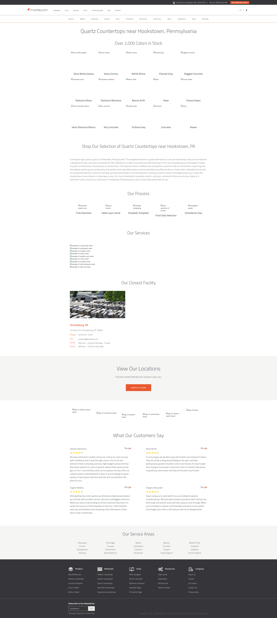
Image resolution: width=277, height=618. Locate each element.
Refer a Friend (73, 592)
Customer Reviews (75, 583)
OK (91, 608)
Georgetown (82, 549)
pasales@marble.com (88, 339)
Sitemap (206, 613)
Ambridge (110, 542)
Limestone (157, 19)
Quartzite (94, 19)
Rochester (138, 552)
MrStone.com (163, 583)
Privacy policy (193, 592)
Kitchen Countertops (76, 579)
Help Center (162, 574)
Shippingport (167, 552)
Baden (138, 542)
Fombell (166, 546)
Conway (110, 546)
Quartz (107, 19)
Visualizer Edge (135, 587)
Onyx (117, 19)
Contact (118, 10)
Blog (67, 10)
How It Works (73, 587)
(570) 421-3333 (85, 334)
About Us (192, 574)
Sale (109, 10)
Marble (82, 19)
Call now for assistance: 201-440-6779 (190, 2)
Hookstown (110, 549)
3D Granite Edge (135, 592)
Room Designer (135, 574)
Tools (85, 10)
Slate (194, 19)
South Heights (194, 552)
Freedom (195, 546)
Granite (71, 19)
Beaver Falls (194, 542)
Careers (191, 579)
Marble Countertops (105, 574)
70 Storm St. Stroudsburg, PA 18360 (86, 330)
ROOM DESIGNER (97, 10)
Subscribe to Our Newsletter (81, 603)
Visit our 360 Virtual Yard (218, 2)
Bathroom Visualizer (137, 583)
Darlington (138, 546)
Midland (194, 549)
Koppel (166, 549)
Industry (138, 549)
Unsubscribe (89, 613)
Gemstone (143, 19)
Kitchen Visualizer (136, 579)
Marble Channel (164, 587)
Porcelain (205, 19)
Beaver (166, 542)
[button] (247, 10)
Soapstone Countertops (106, 592)
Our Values (192, 583)
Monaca (82, 552)
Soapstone (182, 19)
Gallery (76, 10)
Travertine (129, 19)
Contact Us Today (138, 387)
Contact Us (192, 587)
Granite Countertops (105, 579)
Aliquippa (82, 542)
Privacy (199, 613)
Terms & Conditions (189, 613)
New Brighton (110, 552)
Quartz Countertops (105, 583)
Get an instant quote (240, 3)
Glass (169, 19)
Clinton (82, 546)
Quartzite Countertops (106, 587)
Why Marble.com (74, 574)
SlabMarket (162, 579)
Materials (57, 10)
